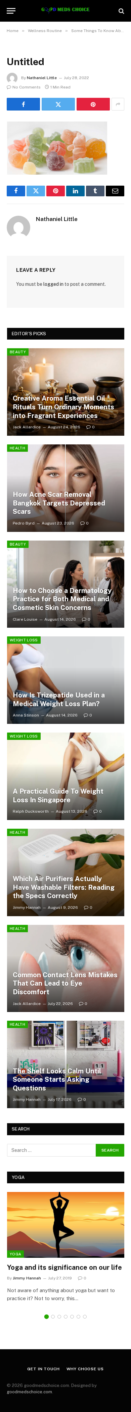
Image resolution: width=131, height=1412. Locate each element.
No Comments (26, 87)
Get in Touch (43, 1369)
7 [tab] (85, 1317)
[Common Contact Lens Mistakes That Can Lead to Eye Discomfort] (65, 968)
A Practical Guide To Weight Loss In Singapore (58, 795)
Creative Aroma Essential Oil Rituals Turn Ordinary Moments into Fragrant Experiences (63, 406)
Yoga (15, 1254)
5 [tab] (72, 1317)
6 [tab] (78, 1317)
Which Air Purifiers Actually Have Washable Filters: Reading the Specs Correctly (64, 887)
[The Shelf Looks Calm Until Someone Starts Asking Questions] (65, 1064)
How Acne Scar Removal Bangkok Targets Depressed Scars (59, 503)
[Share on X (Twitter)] (58, 104)
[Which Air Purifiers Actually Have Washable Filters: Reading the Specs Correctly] (65, 872)
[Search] (120, 10)
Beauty (18, 352)
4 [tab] (65, 1317)
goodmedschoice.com (29, 1391)
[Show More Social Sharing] (118, 104)
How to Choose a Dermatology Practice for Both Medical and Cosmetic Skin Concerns (62, 599)
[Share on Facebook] (23, 104)
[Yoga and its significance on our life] (65, 1224)
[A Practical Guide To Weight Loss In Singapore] (65, 776)
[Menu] (11, 10)
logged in (53, 284)
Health (17, 448)
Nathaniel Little (42, 77)
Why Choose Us (85, 1369)
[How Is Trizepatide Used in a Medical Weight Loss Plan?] (65, 680)
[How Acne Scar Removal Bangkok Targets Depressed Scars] (65, 488)
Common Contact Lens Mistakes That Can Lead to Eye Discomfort (65, 983)
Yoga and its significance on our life (64, 1267)
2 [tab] (53, 1317)
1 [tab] (46, 1317)
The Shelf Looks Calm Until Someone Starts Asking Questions (57, 1079)
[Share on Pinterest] (93, 104)
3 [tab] (59, 1317)
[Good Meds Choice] (65, 11)
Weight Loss (24, 640)
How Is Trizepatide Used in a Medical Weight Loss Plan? (59, 699)
